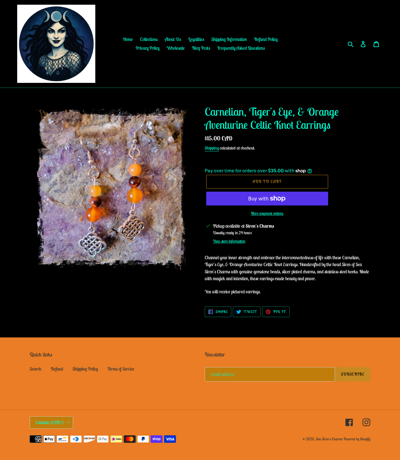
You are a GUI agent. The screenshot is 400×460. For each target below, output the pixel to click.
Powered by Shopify (356, 439)
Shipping (212, 148)
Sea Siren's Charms (329, 439)
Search (35, 369)
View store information (229, 241)
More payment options (267, 213)
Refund (57, 369)
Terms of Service (120, 369)
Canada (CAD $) (50, 422)
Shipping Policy (85, 369)
